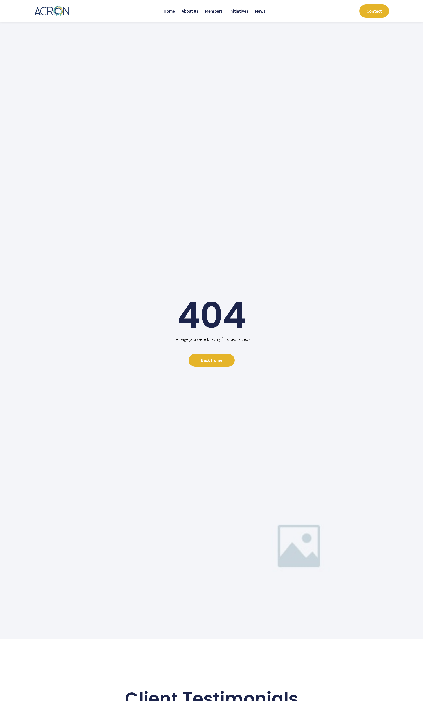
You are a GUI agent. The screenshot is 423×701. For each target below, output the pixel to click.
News (260, 11)
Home (169, 11)
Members (214, 11)
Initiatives (238, 11)
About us (190, 11)
